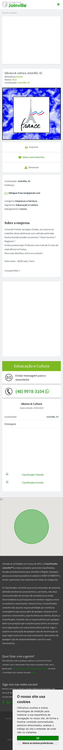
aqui (33, 672)
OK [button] (37, 738)
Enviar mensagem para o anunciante (30, 377)
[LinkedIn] (8, 702)
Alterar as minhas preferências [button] (37, 743)
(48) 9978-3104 (30, 391)
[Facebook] (3, 702)
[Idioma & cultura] (31, 114)
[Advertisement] (32, 37)
